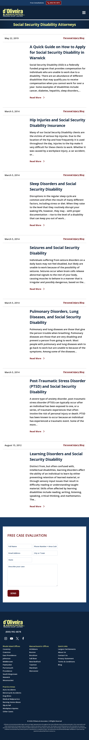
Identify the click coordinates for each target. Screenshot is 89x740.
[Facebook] (23, 638)
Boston (32, 652)
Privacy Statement (66, 658)
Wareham (33, 668)
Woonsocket (8, 680)
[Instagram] (6, 638)
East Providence (9, 655)
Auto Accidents (9, 689)
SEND (13, 593)
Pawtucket (7, 665)
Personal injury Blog (73, 38)
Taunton (33, 665)
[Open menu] (84, 12)
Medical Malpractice (11, 699)
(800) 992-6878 (54, 3)
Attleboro (33, 649)
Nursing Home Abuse (12, 702)
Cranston (7, 652)
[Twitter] (17, 638)
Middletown (8, 661)
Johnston (6, 658)
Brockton (33, 655)
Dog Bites (7, 696)
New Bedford (34, 661)
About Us (62, 652)
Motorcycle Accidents (12, 693)
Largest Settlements (67, 649)
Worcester (33, 671)
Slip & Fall (7, 705)
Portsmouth (8, 668)
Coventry (6, 649)
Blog (60, 665)
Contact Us (63, 655)
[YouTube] (11, 638)
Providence (7, 671)
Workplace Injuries (10, 708)
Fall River (33, 658)
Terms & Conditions (66, 661)
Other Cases (8, 711)
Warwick (6, 677)
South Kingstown (10, 674)
